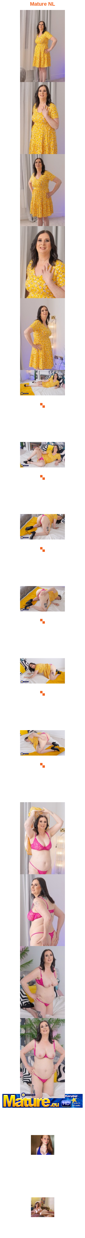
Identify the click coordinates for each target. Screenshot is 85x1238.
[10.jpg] (42, 693)
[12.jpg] (42, 837)
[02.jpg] (42, 117)
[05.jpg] (42, 333)
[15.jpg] (42, 1053)
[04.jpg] (42, 261)
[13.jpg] (42, 909)
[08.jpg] (42, 549)
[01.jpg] (42, 45)
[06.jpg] (42, 405)
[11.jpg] (42, 765)
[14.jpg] (42, 981)
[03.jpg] (42, 189)
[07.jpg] (42, 477)
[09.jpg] (42, 621)
